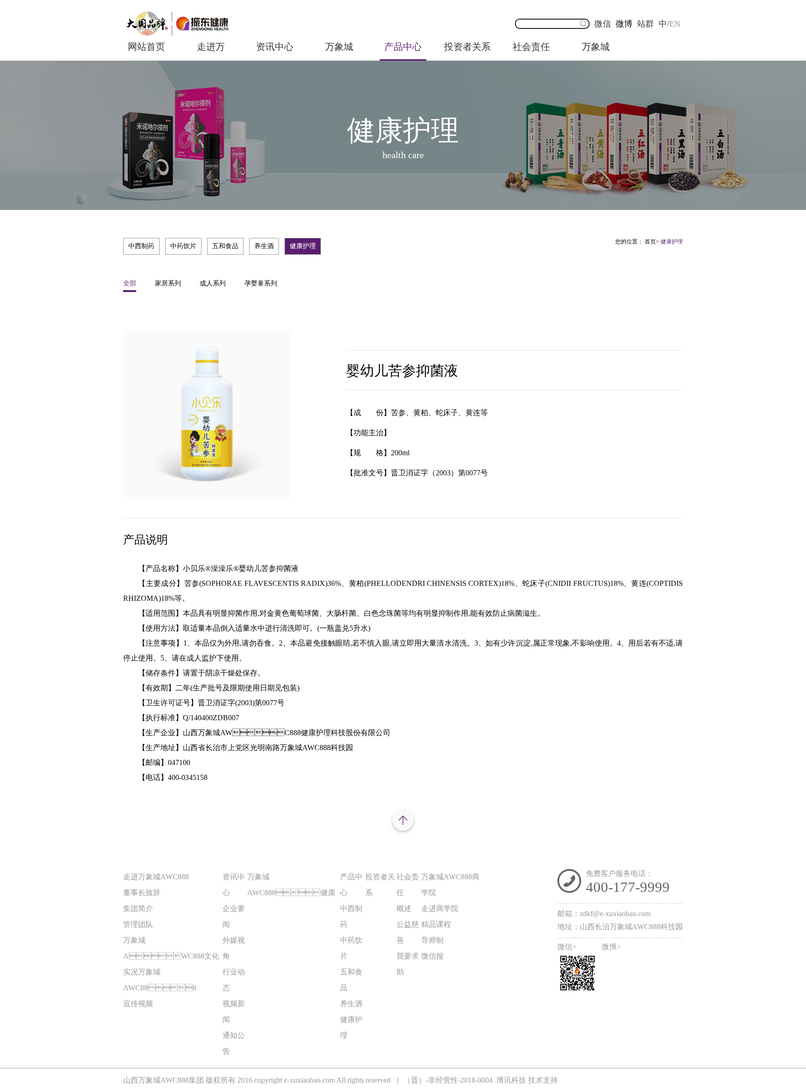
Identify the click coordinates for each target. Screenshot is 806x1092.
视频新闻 (233, 1011)
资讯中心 (274, 47)
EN (675, 23)
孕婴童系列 (260, 283)
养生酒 (264, 246)
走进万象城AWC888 (156, 877)
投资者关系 (467, 47)
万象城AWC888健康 (291, 885)
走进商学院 (440, 908)
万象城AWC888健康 (339, 51)
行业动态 (233, 980)
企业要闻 (233, 916)
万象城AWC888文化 (171, 948)
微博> (611, 947)
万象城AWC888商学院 (596, 51)
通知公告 (233, 1043)
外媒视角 (233, 948)
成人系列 (213, 283)
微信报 (432, 956)
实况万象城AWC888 (159, 980)
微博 (624, 23)
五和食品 (225, 246)
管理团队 (138, 924)
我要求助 (407, 964)
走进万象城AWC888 (211, 51)
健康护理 (303, 246)
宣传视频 (138, 1004)
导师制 (432, 940)
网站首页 (146, 47)
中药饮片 (183, 246)
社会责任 (531, 47)
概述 (403, 908)
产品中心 (403, 47)
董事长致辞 (141, 893)
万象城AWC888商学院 (450, 885)
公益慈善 (407, 932)
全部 (129, 283)
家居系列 (168, 283)
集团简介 (138, 908)
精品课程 (436, 924)
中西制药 (141, 246)
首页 (650, 241)
